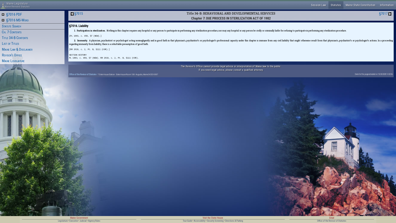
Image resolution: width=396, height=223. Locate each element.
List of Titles (10, 43)
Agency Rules (94, 221)
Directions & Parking (234, 221)
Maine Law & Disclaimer (17, 49)
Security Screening (215, 221)
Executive (73, 221)
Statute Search (11, 26)
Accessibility (199, 221)
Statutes (336, 5)
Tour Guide (187, 221)
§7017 (383, 13)
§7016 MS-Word (17, 20)
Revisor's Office (12, 55)
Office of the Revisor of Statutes (83, 74)
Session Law (318, 5)
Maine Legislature (13, 61)
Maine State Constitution (360, 5)
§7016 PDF (14, 14)
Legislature (63, 221)
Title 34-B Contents (15, 38)
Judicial (83, 221)
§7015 (78, 13)
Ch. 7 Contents (11, 32)
